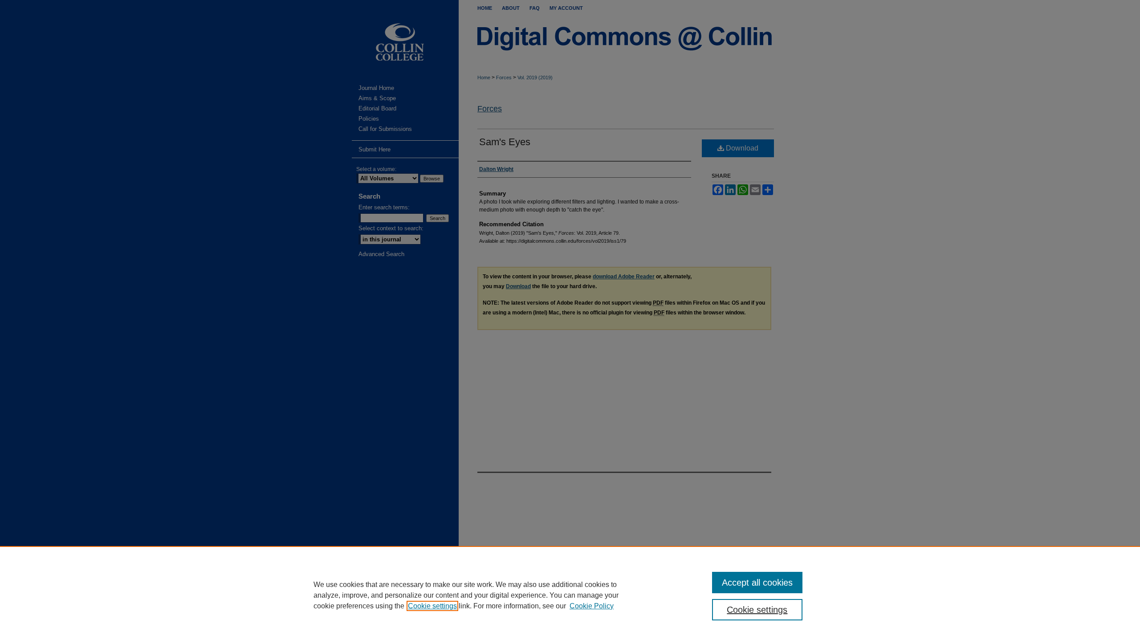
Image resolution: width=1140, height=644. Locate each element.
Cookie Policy (592, 606)
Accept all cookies (757, 582)
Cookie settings (432, 606)
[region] (570, 595)
